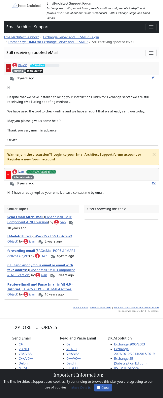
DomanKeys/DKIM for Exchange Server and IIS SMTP (48, 42)
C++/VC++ (26, 358)
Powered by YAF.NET (100, 307)
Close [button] (105, 388)
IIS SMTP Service (126, 368)
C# (21, 344)
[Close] (154, 154)
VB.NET (24, 349)
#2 (154, 183)
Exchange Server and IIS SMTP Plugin (71, 37)
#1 (154, 78)
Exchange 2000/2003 (129, 344)
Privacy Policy (80, 307)
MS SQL (24, 368)
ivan (21, 171)
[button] (95, 154)
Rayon (22, 65)
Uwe (44, 256)
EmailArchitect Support (27, 26)
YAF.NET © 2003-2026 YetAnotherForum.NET (136, 307)
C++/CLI (72, 368)
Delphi (23, 363)
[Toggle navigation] (151, 27)
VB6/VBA (25, 354)
